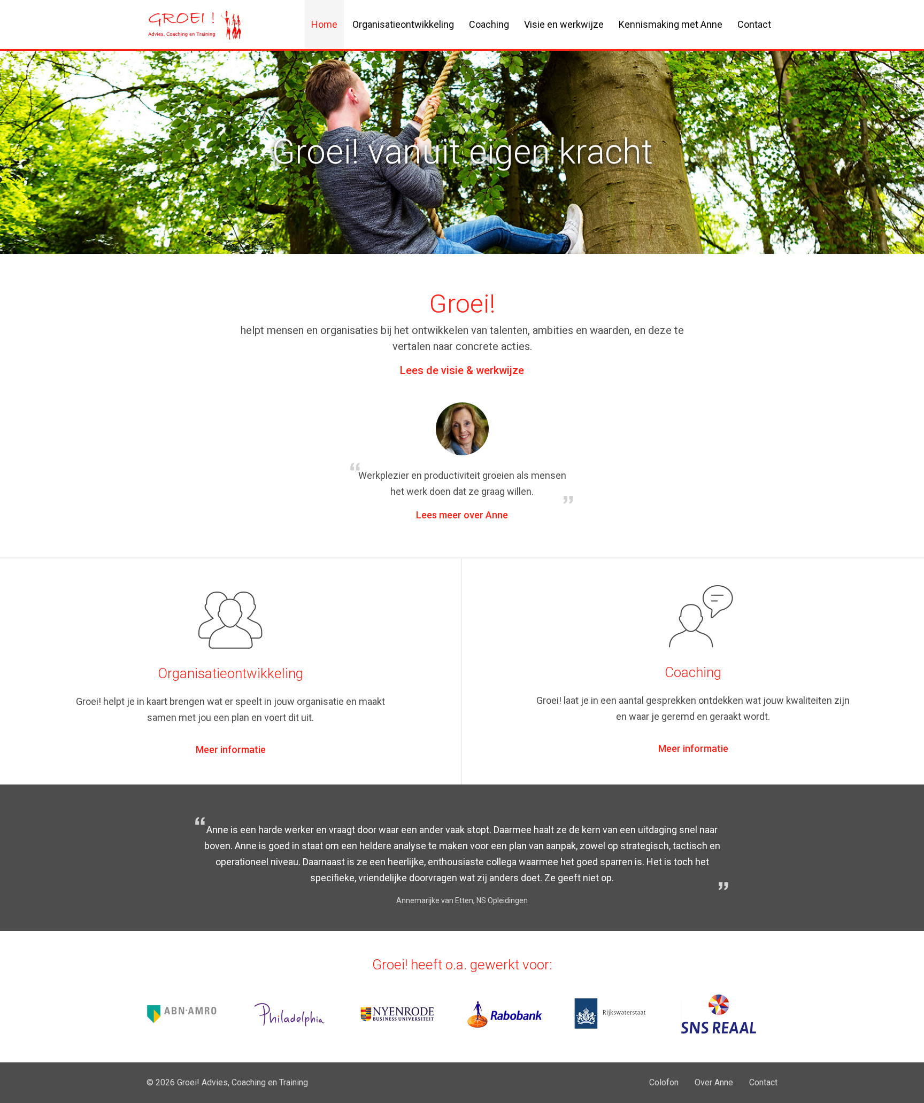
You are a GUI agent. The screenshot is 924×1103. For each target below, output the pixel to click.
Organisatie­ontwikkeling (403, 24)
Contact (754, 24)
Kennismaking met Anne (670, 24)
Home (324, 24)
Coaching (489, 24)
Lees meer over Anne (462, 515)
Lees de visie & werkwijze (462, 370)
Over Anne (714, 1082)
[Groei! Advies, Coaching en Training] (195, 33)
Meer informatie (231, 749)
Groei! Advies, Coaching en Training (242, 1082)
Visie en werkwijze (564, 24)
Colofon (664, 1082)
